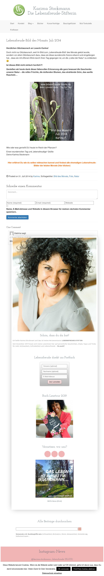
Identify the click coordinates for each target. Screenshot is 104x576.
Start (12, 23)
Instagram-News (52, 552)
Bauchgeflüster (69, 23)
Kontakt (21, 23)
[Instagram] (61, 454)
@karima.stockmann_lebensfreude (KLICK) (52, 559)
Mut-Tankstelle (86, 23)
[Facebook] (54, 454)
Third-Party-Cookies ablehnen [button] (84, 569)
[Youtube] (47, 454)
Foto (71, 176)
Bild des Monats (61, 176)
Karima (36, 176)
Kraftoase (14, 29)
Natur (76, 176)
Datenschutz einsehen (52, 573)
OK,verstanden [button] (63, 569)
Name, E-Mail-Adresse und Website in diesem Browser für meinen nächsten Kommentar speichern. (48, 210)
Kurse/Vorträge (53, 23)
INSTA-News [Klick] (54, 501)
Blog (30, 23)
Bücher (40, 23)
